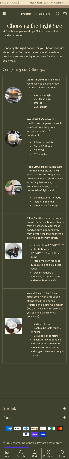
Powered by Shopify (49, 443)
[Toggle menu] (4, 13)
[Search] (57, 13)
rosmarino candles (34, 13)
